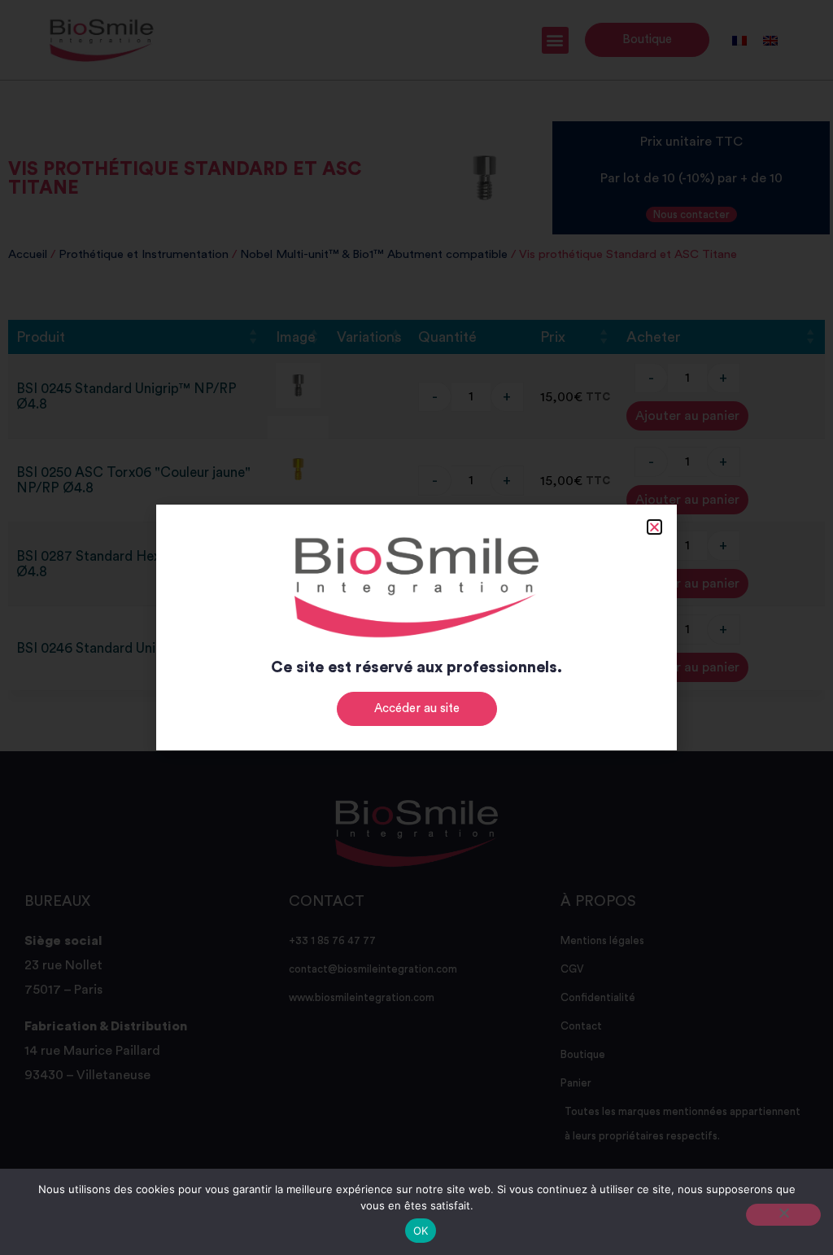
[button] (654, 527)
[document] (416, 627)
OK (421, 1230)
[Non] (783, 1215)
